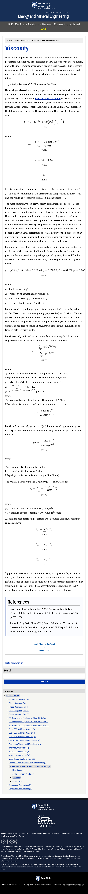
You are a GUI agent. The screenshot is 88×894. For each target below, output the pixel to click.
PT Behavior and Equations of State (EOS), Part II (28, 722)
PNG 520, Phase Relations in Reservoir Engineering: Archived (44, 24)
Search (44, 681)
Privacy (33, 885)
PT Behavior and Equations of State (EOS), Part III (29, 725)
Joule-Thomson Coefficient (44, 644)
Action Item (44, 650)
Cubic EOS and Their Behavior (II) (22, 733)
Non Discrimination (44, 885)
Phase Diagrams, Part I (18, 703)
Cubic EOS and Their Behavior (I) (22, 729)
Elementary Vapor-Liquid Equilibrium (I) (24, 740)
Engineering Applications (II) (20, 789)
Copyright (80, 885)
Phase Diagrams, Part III (19, 711)
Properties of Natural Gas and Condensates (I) (27, 763)
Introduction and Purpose (19, 699)
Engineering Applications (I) (20, 785)
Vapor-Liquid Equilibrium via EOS (22, 759)
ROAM (37, 851)
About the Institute (55, 867)
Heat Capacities (18, 770)
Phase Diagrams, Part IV (19, 714)
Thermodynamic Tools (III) (19, 755)
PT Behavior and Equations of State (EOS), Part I (28, 718)
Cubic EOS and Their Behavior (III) (22, 737)
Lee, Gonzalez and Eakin (47, 98)
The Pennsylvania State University (16, 885)
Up (44, 647)
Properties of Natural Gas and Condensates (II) (40, 40)
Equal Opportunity (69, 885)
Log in (44, 29)
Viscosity (17, 778)
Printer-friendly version (14, 663)
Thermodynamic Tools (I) (19, 748)
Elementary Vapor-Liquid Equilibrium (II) (25, 744)
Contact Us (67, 867)
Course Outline (13, 40)
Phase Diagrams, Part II (18, 707)
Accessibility (57, 885)
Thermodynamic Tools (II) (19, 751)
